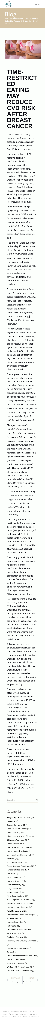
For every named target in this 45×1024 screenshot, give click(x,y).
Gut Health (13, 874)
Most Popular (14, 900)
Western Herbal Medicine (20, 971)
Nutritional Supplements (19, 907)
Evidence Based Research (20, 855)
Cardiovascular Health (18, 829)
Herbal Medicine (16, 877)
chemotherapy (15, 832)
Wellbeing (13, 967)
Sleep (27, 948)
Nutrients (13, 903)
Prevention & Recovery (19, 930)
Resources (14, 948)
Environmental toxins (18, 851)
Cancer (12, 821)
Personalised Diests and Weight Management (21, 917)
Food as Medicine (16, 862)
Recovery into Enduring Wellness (21, 943)
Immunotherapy (15, 885)
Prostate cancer (15, 933)
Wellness (27, 967)
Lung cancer (14, 888)
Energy (30, 847)
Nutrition (26, 903)
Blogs (11, 817)
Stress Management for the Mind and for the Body (22, 958)
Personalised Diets (16, 922)
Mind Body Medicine (17, 896)
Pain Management (16, 911)
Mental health (15, 892)
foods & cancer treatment (20, 866)
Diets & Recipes (15, 847)
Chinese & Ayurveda (17, 840)
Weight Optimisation (17, 963)
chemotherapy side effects (21, 836)
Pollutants (13, 926)
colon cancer (15, 844)
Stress (11, 952)
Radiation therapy (16, 937)
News (29, 900)
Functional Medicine (17, 870)
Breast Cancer (17, 19)
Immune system (16, 881)
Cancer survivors (16, 825)
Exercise (12, 859)
